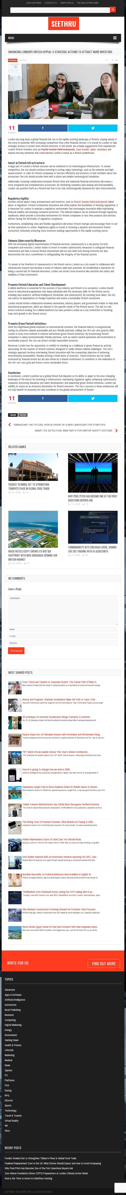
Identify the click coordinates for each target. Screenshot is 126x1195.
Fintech (23, 415)
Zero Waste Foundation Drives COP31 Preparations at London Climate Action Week (46, 1173)
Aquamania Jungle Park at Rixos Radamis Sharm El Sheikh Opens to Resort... (60, 787)
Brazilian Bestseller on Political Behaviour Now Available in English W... (57, 874)
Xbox (7, 1130)
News (7, 1065)
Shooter (9, 1100)
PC (6, 1075)
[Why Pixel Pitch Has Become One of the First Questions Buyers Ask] (93, 473)
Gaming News (12, 1040)
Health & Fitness (13, 1045)
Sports (8, 1105)
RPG (7, 1095)
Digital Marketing (13, 1025)
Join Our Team (34, 2)
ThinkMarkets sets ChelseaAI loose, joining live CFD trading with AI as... (58, 892)
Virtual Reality (12, 1120)
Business (13, 60)
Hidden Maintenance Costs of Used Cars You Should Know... (52, 839)
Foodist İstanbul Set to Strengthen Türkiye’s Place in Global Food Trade (29, 487)
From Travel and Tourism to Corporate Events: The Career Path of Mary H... (60, 682)
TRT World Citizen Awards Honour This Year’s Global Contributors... (55, 752)
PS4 (7, 1085)
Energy (8, 1030)
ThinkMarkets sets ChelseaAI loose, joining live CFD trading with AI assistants (92, 549)
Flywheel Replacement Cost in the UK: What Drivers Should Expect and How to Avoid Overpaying (53, 1163)
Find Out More (104, 963)
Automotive (10, 1005)
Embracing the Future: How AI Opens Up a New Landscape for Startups (59, 424)
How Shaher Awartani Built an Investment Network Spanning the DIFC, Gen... (60, 857)
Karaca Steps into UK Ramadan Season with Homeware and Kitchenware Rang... (61, 734)
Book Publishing (13, 1010)
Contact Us (51, 2)
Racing (8, 1090)
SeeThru (63, 23)
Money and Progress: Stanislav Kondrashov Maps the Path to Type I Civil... (59, 699)
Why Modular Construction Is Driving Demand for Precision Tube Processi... (59, 909)
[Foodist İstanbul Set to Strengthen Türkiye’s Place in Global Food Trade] (33, 467)
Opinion (8, 1070)
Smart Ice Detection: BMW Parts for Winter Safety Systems (73, 430)
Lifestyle (9, 1050)
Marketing (10, 1055)
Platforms (9, 1080)
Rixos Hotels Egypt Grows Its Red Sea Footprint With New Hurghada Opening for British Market (32, 555)
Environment (11, 1035)
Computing (10, 1020)
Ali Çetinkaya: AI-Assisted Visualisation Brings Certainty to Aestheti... (56, 717)
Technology (11, 1110)
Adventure (10, 990)
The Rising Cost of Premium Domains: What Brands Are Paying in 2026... (58, 822)
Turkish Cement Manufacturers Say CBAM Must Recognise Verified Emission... (61, 804)
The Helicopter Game (87, 2)
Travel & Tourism (13, 1115)
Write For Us (67, 2)
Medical (8, 1060)
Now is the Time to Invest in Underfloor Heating (28, 1178)
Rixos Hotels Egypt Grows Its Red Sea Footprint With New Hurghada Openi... (60, 927)
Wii (6, 1125)
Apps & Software (13, 995)
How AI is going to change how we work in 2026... (46, 769)
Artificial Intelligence (15, 999)
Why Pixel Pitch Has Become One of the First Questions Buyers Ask (39, 1168)
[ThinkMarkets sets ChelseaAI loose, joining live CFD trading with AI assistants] (93, 527)
